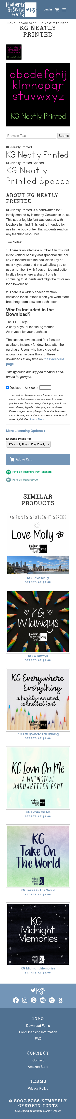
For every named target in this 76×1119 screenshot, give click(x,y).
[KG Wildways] (38, 621)
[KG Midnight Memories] (38, 933)
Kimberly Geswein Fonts (42, 1103)
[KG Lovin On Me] (38, 777)
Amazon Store (38, 1066)
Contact (38, 1060)
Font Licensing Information (38, 1032)
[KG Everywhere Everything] (38, 699)
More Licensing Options (26, 430)
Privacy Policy (38, 1088)
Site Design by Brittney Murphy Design (38, 1111)
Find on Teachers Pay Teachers (31, 472)
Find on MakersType (25, 479)
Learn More (37, 419)
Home (11, 23)
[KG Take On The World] (38, 855)
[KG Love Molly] (38, 543)
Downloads (28, 23)
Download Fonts (38, 1025)
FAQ (38, 1038)
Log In (48, 9)
